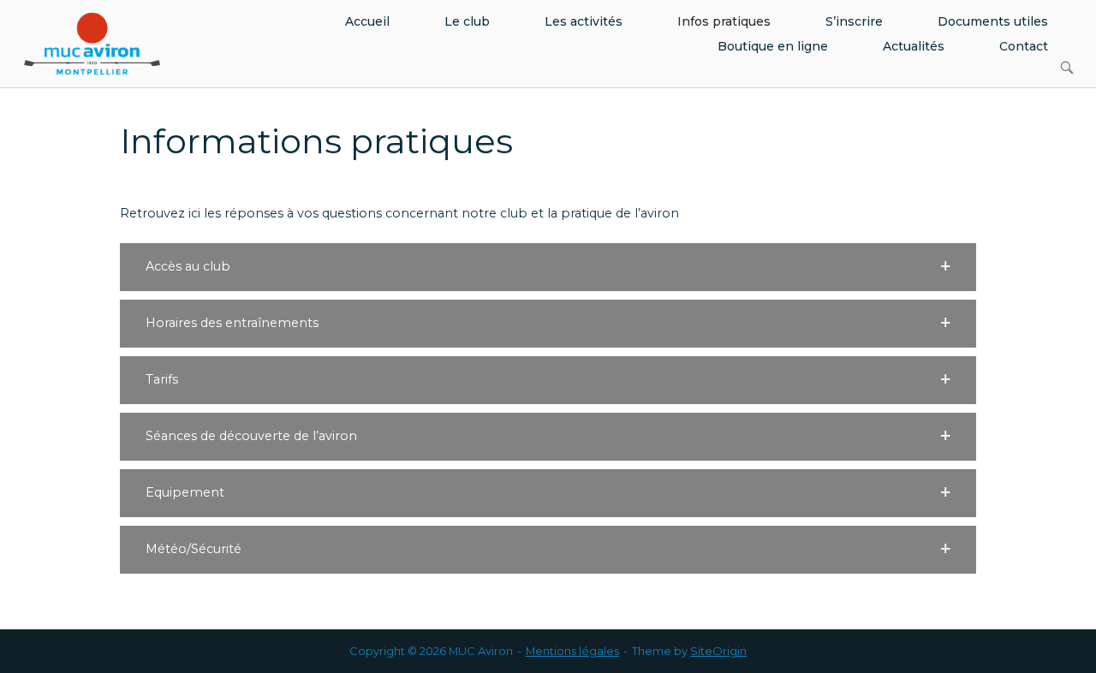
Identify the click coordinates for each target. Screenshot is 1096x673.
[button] (548, 267)
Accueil (367, 21)
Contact (1023, 46)
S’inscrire (854, 21)
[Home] (92, 43)
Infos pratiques (724, 21)
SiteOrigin (718, 651)
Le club (467, 21)
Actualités (913, 46)
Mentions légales (572, 651)
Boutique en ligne (773, 46)
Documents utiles (993, 21)
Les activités (583, 21)
